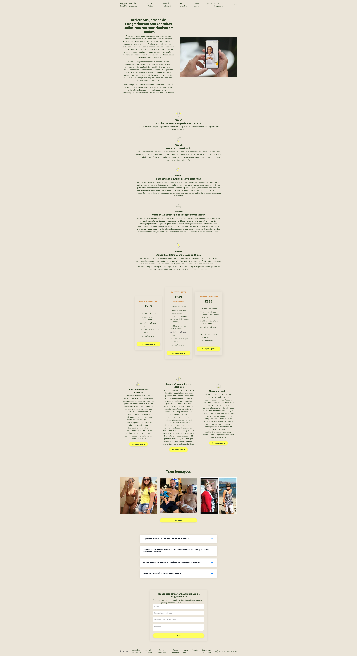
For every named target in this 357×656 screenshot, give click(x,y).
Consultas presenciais (133, 4)
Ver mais (178, 520)
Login (235, 4)
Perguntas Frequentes (218, 4)
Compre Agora (148, 344)
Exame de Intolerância (167, 4)
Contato (209, 3)
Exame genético (183, 4)
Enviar (178, 636)
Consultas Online (151, 4)
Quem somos (196, 4)
